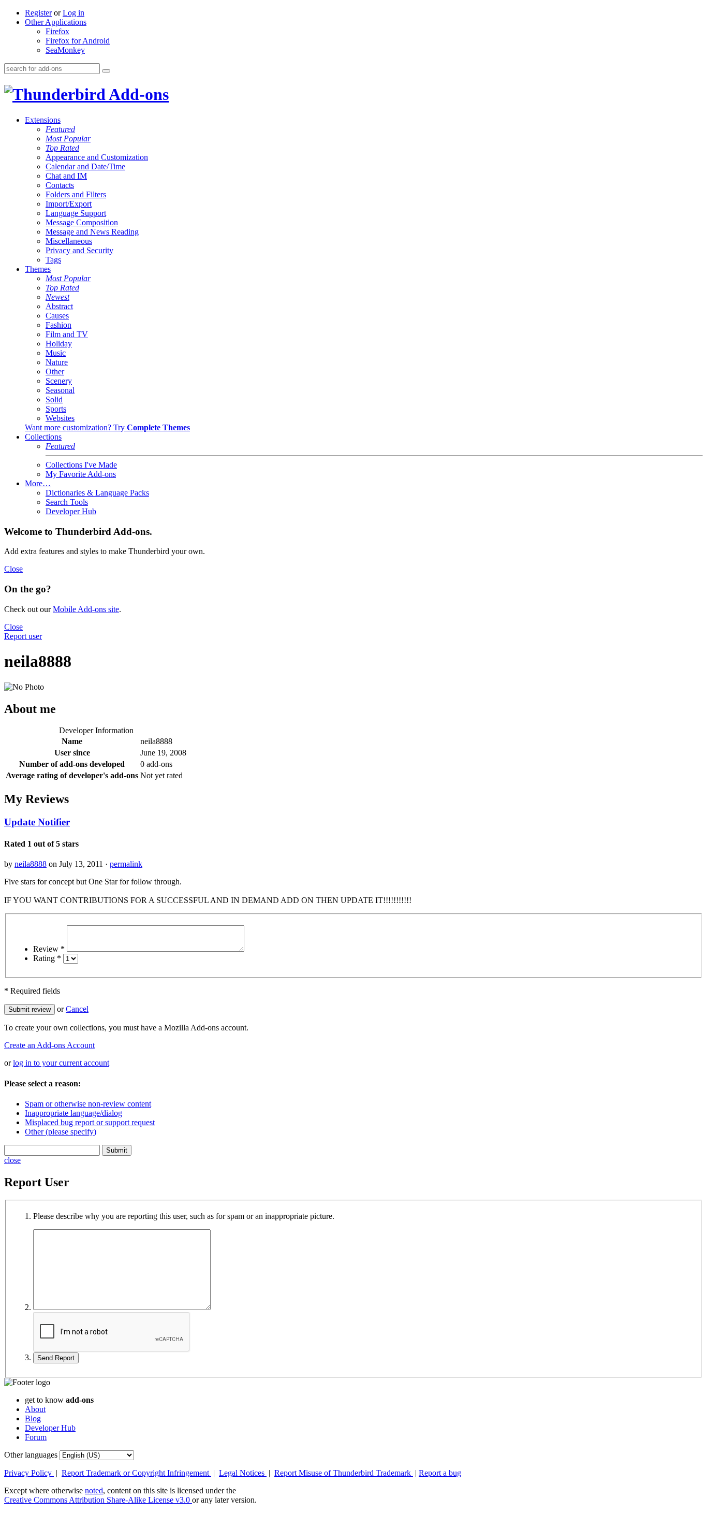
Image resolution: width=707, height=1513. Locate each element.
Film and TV (67, 334)
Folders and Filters (76, 194)
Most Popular (68, 138)
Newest (57, 297)
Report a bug (440, 1472)
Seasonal (60, 390)
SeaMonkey (65, 50)
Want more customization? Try (107, 427)
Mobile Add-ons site (86, 609)
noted (94, 1490)
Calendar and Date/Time (85, 166)
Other (55, 371)
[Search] (106, 70)
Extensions (43, 119)
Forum (36, 1437)
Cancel (77, 1009)
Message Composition (82, 222)
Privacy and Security (79, 250)
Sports (56, 408)
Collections (43, 436)
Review (49, 948)
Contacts (60, 185)
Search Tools (67, 502)
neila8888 (30, 864)
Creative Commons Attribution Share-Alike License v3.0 (98, 1499)
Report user (23, 636)
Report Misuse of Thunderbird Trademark (343, 1472)
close (12, 1160)
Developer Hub (71, 511)
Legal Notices (243, 1472)
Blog (33, 1418)
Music (56, 352)
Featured (60, 129)
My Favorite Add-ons (81, 474)
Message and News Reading (92, 231)
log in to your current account (61, 1062)
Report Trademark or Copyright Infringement (136, 1472)
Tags (53, 259)
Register (38, 12)
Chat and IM (66, 175)
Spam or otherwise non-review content (88, 1103)
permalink (126, 864)
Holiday (59, 343)
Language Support (76, 213)
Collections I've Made (81, 464)
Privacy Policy (29, 1472)
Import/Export (69, 203)
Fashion (58, 325)
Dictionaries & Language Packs (97, 492)
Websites (60, 418)
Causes (57, 315)
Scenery (59, 380)
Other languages (30, 1454)
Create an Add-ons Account (49, 1045)
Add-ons (137, 94)
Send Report (56, 1358)
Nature (57, 362)
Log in (73, 12)
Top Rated (62, 147)
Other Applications (55, 22)
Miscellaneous (69, 241)
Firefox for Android (78, 40)
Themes (38, 269)
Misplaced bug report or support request (90, 1122)
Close (13, 568)
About (35, 1409)
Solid (54, 399)
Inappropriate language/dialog (73, 1113)
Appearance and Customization (97, 157)
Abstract (59, 306)
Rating (47, 958)
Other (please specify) (60, 1131)
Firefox (57, 31)
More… (38, 483)
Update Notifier (37, 822)
